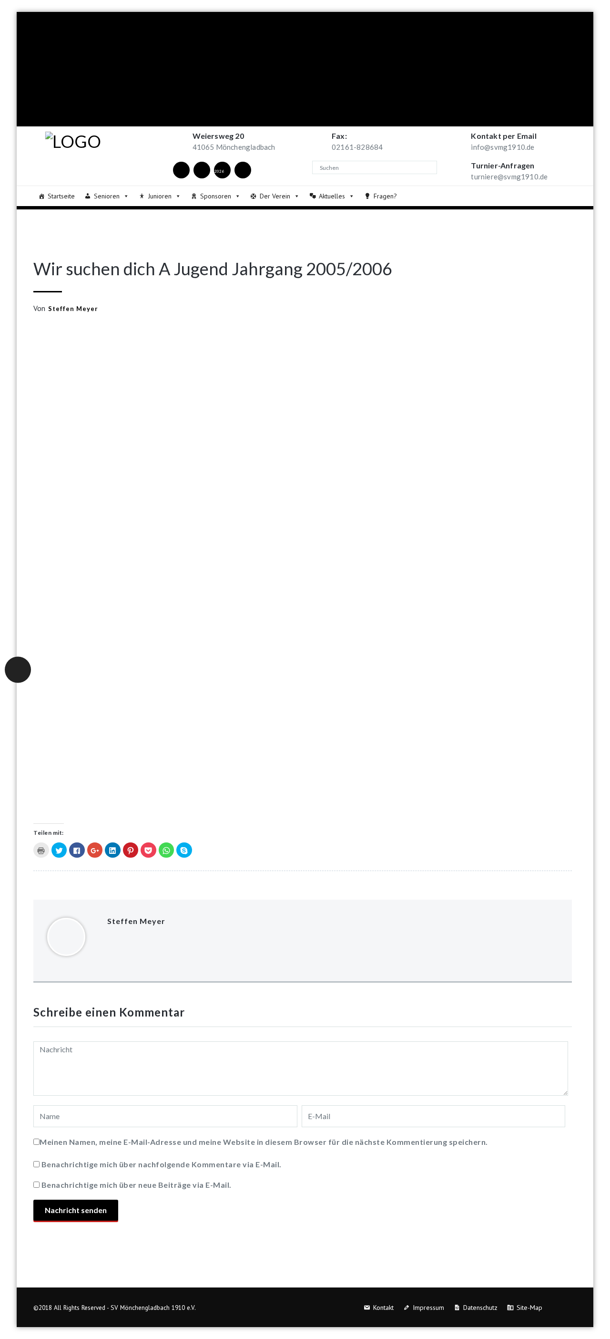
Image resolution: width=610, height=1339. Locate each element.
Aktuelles (332, 196)
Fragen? (385, 196)
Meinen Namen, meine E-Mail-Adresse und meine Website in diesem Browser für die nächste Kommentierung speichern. (264, 1141)
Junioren (160, 196)
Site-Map (529, 1307)
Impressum (428, 1307)
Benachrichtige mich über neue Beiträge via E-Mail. (136, 1184)
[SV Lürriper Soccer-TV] (242, 169)
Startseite (61, 196)
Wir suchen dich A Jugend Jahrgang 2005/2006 (212, 268)
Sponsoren (215, 196)
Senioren (107, 196)
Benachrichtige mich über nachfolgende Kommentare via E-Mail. (161, 1164)
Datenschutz (480, 1307)
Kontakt (383, 1307)
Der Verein (275, 196)
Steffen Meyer (73, 308)
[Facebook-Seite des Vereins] (181, 169)
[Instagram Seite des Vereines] (201, 169)
